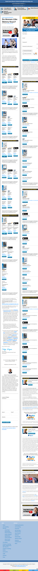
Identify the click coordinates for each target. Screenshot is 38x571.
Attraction (17, 528)
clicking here (24, 491)
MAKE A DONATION (31, 433)
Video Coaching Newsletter (7, 17)
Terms (21, 565)
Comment (4, 398)
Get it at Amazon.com (4, 80)
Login (4, 553)
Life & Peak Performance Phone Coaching (8, 531)
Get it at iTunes (14, 80)
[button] (18, 4)
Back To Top (25, 565)
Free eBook (5, 542)
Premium (4, 555)
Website (3, 417)
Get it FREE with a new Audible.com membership (30, 92)
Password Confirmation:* (27, 46)
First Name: (24, 33)
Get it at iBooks (9, 102)
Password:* (24, 42)
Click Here (33, 61)
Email (12, 412)
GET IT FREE (4, 82)
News (16, 543)
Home (4, 525)
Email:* (23, 38)
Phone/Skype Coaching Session (21, 9)
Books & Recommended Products (7, 12)
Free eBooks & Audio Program (7, 9)
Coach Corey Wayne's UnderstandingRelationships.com (19, 1)
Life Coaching (18, 526)
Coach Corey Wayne (10, 23)
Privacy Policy (17, 565)
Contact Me (5, 551)
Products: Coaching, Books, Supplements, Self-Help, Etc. (7, 545)
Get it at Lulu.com (14, 102)
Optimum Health (18, 538)
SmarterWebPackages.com (21, 566)
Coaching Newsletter (19, 525)
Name (3, 412)
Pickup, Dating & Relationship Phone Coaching (8, 536)
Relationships (17, 536)
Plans (4, 557)
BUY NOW (15, 81)
